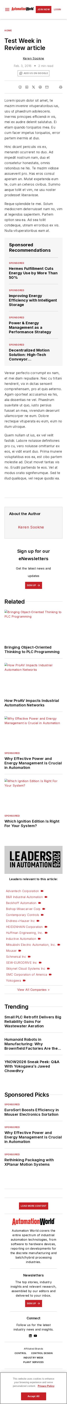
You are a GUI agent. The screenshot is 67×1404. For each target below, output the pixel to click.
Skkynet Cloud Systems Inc (25, 968)
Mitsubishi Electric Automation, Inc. (31, 945)
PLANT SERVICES (33, 1362)
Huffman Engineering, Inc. (24, 933)
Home (8, 30)
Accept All (33, 1396)
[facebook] (20, 87)
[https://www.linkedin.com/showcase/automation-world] (30, 1336)
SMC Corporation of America (26, 974)
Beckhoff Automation (21, 903)
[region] (33, 1388)
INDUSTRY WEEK (33, 1357)
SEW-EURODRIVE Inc (21, 962)
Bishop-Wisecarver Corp (23, 909)
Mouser (11, 951)
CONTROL (21, 1353)
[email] (47, 87)
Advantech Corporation (22, 891)
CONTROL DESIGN (42, 1353)
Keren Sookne (33, 58)
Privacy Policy (46, 1386)
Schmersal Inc (16, 957)
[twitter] (33, 87)
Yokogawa (13, 980)
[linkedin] (27, 87)
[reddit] (40, 87)
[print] (61, 87)
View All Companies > (33, 990)
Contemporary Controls (22, 915)
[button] (7, 9)
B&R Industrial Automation (24, 897)
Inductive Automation (21, 939)
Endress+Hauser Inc (20, 921)
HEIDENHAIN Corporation (24, 927)
